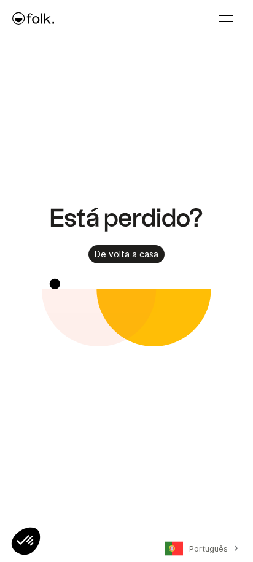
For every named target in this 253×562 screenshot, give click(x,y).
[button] (26, 541)
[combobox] (199, 551)
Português (208, 548)
